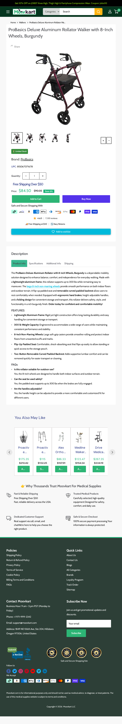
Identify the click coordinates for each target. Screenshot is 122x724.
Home (13, 22)
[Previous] (9, 452)
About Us (71, 555)
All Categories (73, 570)
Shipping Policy (14, 555)
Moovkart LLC (69, 706)
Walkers (22, 22)
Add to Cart (35, 199)
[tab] (19, 263)
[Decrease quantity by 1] (26, 176)
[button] (61, 232)
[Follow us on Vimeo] (39, 671)
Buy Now (86, 199)
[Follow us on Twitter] (14, 671)
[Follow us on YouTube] (32, 671)
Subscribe (76, 633)
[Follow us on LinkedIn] (45, 671)
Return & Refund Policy (18, 560)
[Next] (112, 452)
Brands (70, 574)
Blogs (69, 565)
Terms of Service (14, 570)
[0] (116, 11)
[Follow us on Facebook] (8, 671)
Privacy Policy (13, 565)
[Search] (98, 11)
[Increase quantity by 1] (42, 176)
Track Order (72, 584)
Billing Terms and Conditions (20, 579)
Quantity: (15, 176)
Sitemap (71, 589)
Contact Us (72, 560)
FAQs (9, 584)
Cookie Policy (13, 574)
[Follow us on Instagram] (20, 671)
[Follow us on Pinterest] (26, 671)
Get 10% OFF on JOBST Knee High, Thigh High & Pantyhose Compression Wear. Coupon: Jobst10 (61, 3)
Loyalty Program (75, 579)
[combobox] (77, 11)
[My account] (110, 11)
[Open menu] (8, 11)
